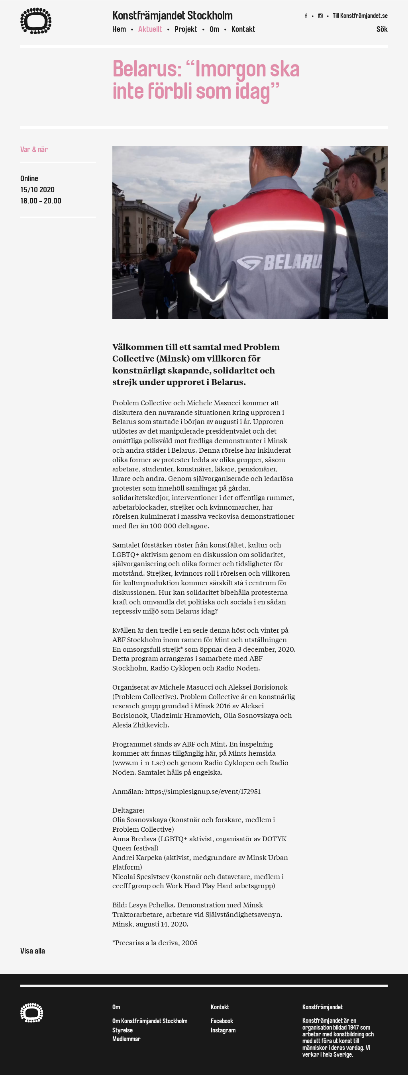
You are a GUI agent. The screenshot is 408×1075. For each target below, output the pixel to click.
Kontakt (243, 29)
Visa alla (32, 951)
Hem (119, 29)
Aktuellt (150, 29)
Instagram (223, 1030)
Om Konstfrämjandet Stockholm (149, 1021)
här (210, 753)
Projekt (186, 29)
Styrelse (122, 1030)
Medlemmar (126, 1039)
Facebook (222, 1021)
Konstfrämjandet (322, 1007)
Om (214, 29)
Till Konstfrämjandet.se (360, 16)
